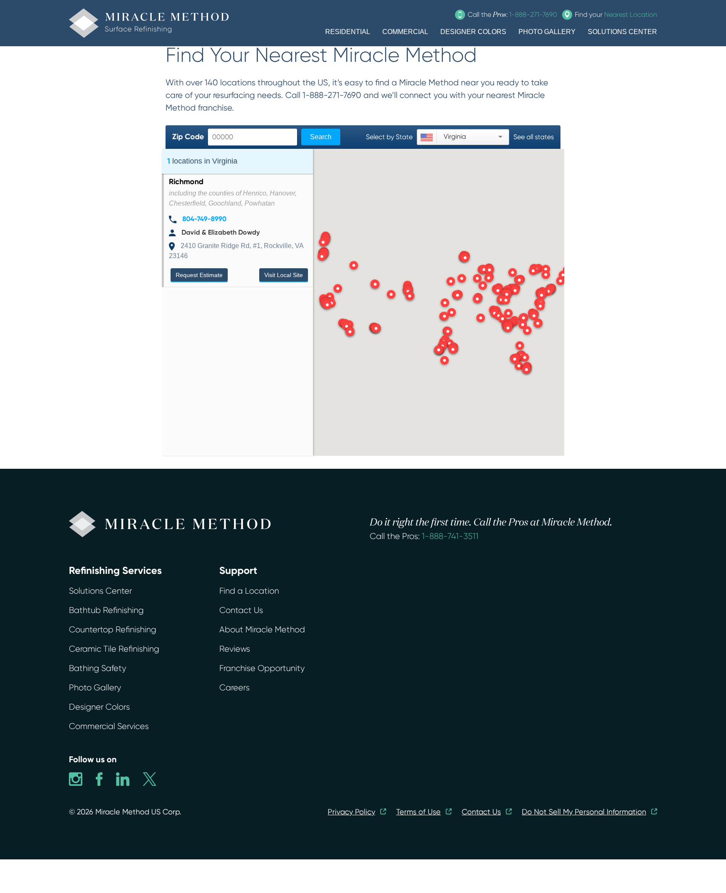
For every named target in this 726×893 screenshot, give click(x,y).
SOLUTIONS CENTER (622, 31)
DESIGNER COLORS (473, 31)
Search (320, 136)
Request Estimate (199, 275)
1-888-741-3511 (450, 536)
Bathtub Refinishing (106, 610)
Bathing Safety (97, 668)
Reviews (234, 649)
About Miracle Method (262, 629)
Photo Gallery (95, 687)
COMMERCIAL (405, 31)
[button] (376, 329)
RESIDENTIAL (347, 31)
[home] (149, 23)
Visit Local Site (283, 275)
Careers (234, 687)
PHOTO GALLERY (547, 31)
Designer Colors (99, 707)
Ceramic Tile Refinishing (114, 649)
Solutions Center (100, 591)
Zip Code (188, 136)
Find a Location (249, 591)
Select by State (389, 137)
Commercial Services (109, 726)
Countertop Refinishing (112, 629)
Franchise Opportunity (262, 668)
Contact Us (241, 610)
